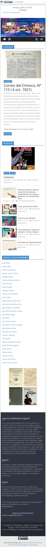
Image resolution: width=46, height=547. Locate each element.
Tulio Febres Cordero (9, 362)
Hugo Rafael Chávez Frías (11, 301)
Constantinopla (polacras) (12, 102)
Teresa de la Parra (8, 359)
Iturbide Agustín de (31, 105)
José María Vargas (8, 314)
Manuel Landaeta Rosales (11, 342)
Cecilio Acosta (7, 284)
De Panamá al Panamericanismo (29, 242)
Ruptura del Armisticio (22, 122)
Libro (6, 173)
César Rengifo (7, 287)
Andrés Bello (6, 266)
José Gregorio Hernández (11, 308)
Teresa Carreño (7, 356)
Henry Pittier (6, 297)
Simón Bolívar (7, 352)
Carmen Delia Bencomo (10, 280)
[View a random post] (41, 39)
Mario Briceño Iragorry (10, 345)
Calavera (9, 177)
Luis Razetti (6, 338)
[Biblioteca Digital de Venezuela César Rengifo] (23, 19)
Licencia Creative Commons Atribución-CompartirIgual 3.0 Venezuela (25, 544)
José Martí (5, 318)
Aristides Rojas (7, 277)
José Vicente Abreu (9, 321)
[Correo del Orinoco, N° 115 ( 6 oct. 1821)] (23, 52)
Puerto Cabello (8, 119)
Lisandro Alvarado (8, 335)
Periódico (8, 81)
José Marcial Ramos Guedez (12, 311)
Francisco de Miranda (10, 294)
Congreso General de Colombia (30, 99)
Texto (12, 173)
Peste (28, 116)
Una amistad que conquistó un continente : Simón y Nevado (29, 231)
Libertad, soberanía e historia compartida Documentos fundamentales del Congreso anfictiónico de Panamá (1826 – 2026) (29, 194)
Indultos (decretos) (18, 105)
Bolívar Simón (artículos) (30, 96)
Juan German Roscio (9, 332)
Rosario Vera (23, 180)
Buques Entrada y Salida (11, 99)
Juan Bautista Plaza (9, 328)
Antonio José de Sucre (10, 273)
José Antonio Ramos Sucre (11, 304)
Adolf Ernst (6, 263)
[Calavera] (23, 148)
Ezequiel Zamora (8, 290)
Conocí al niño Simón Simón (28, 206)
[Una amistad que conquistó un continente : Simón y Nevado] (9, 229)
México (21, 113)
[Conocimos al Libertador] (9, 217)
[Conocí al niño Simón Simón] (9, 205)
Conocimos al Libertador (11, 12)
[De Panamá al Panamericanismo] (9, 241)
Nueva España (29, 113)
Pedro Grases (7, 349)
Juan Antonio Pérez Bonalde (12, 325)
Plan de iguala (35, 116)
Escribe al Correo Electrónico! (22, 513)
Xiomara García (26, 93)
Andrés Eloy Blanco (9, 270)
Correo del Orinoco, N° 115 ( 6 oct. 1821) (22, 87)
